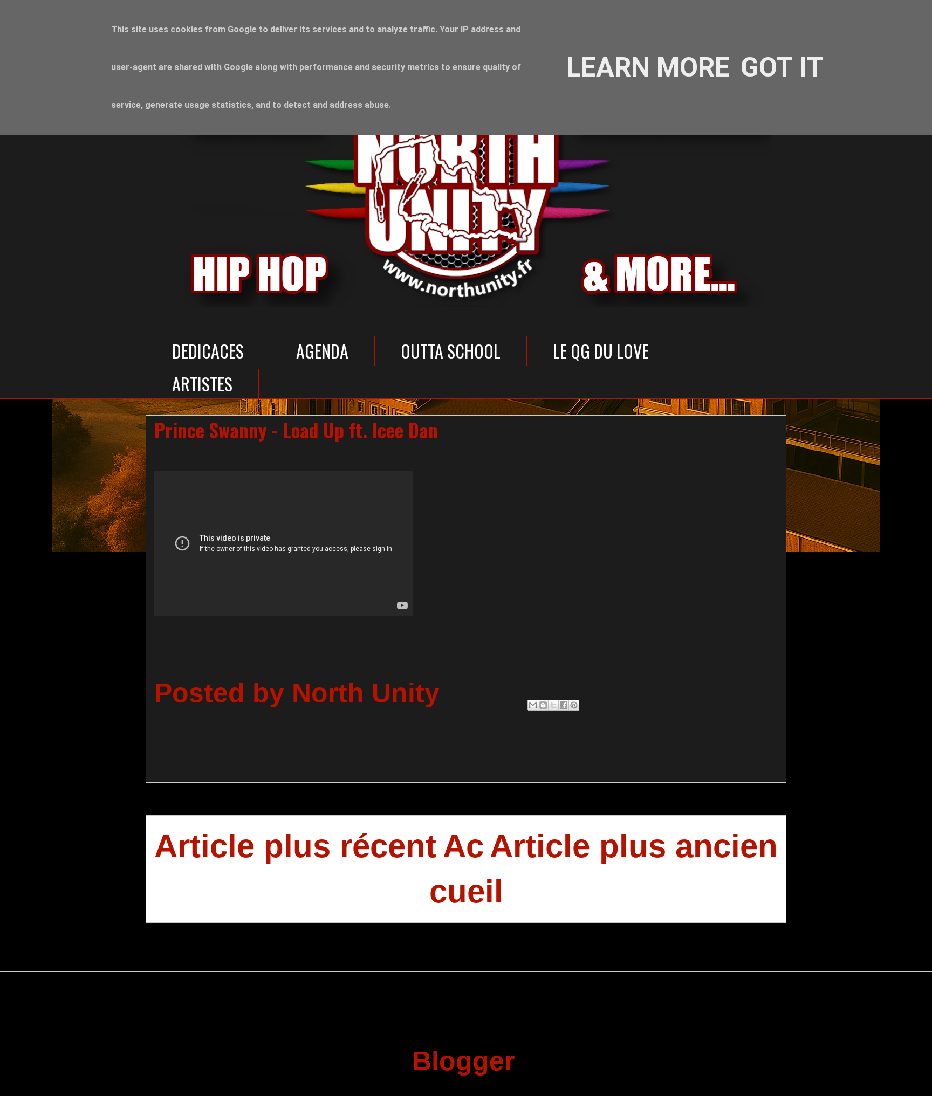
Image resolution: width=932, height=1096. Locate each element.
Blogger (462, 1061)
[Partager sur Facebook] (563, 705)
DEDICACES (208, 350)
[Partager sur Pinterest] (573, 705)
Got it (782, 67)
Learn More (648, 67)
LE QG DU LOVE (601, 350)
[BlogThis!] (543, 705)
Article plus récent (295, 846)
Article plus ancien (634, 846)
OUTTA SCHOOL (451, 350)
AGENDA (322, 350)
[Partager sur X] (553, 705)
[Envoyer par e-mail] (532, 705)
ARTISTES (202, 383)
